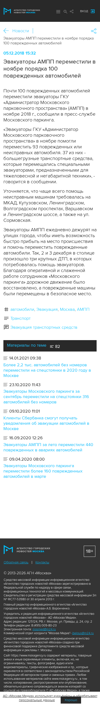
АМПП (83, 309)
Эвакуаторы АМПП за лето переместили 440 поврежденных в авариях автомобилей (48, 447)
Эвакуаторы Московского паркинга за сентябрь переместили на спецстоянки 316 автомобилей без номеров (46, 397)
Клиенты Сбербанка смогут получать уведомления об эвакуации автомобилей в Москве (46, 423)
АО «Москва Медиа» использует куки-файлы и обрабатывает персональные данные (50, 698)
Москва (67, 309)
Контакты (42, 562)
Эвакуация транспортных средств (43, 327)
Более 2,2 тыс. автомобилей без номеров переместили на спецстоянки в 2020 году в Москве (47, 370)
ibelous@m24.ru (83, 633)
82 (57, 346)
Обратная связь (16, 562)
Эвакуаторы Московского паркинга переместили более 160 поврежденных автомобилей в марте (43, 471)
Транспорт (20, 318)
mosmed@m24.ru (44, 629)
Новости (20, 30)
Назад (7, 31)
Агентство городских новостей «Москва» (22, 11)
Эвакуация (47, 309)
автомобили (22, 309)
